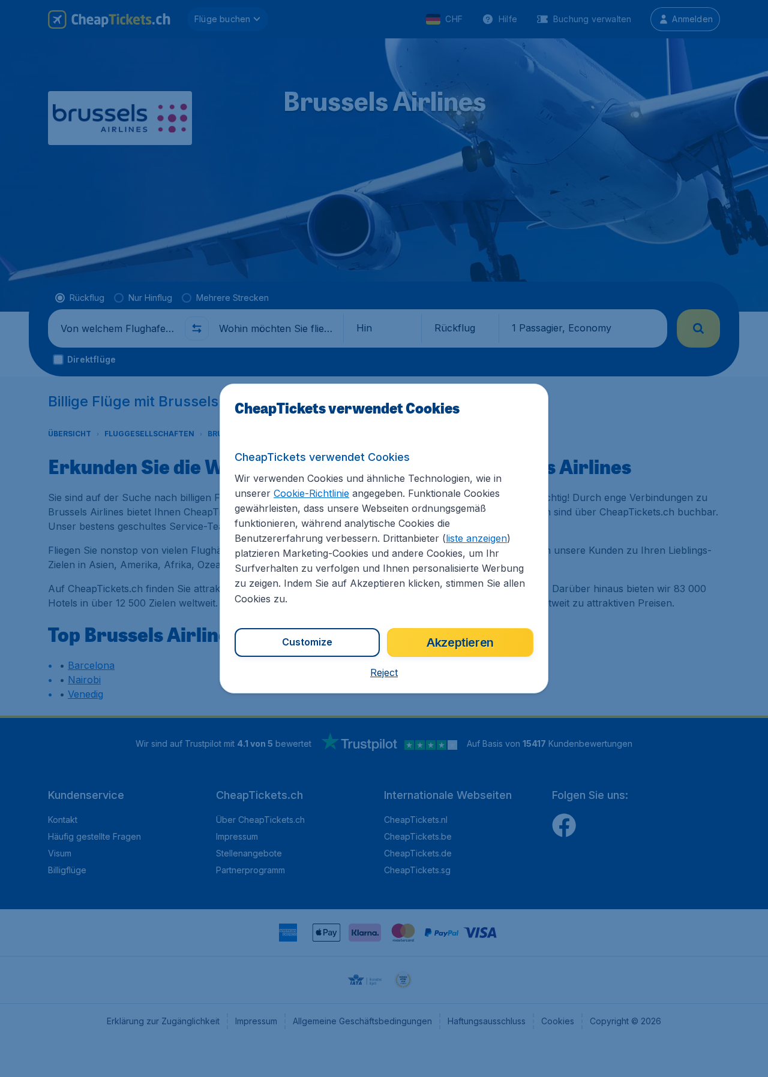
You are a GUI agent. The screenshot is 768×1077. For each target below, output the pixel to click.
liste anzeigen (476, 538)
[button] (384, 672)
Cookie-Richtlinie (311, 493)
